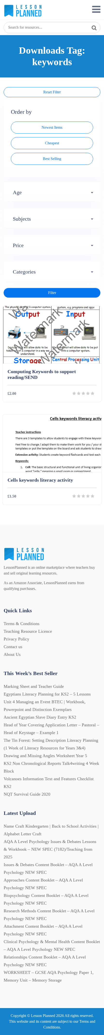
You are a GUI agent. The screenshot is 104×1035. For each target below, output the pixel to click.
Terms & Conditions (21, 623)
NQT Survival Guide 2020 (27, 794)
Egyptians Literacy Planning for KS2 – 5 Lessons (47, 694)
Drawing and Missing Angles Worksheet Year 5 (45, 755)
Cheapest (52, 143)
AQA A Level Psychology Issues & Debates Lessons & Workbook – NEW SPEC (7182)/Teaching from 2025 (50, 849)
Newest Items (52, 127)
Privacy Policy (16, 639)
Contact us (13, 646)
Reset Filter (52, 92)
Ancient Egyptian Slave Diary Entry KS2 (40, 717)
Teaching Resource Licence (28, 631)
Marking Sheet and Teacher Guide (34, 686)
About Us (12, 654)
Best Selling (52, 159)
